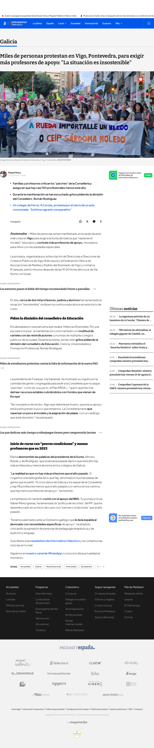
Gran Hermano (44, 593)
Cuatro (128, 611)
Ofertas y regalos (104, 599)
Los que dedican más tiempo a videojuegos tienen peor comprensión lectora (48, 432)
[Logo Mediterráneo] (113, 694)
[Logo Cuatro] (95, 663)
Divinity (128, 617)
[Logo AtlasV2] (41, 694)
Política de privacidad (55, 709)
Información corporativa (33, 709)
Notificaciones (73, 614)
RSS (130, 709)
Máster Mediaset (74, 630)
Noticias (11, 593)
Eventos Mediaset (105, 611)
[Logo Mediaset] (77, 649)
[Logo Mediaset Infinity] (22, 663)
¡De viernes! (42, 624)
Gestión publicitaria (117, 709)
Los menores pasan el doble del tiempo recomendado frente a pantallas (45, 289)
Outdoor (41, 630)
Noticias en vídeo (16, 611)
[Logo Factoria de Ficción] (59, 673)
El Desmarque (132, 605)
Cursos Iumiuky (103, 605)
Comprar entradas (105, 593)
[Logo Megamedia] (78, 722)
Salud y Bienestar (104, 617)
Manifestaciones (53, 567)
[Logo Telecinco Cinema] (95, 684)
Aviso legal (16, 709)
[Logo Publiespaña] (77, 694)
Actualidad (25, 567)
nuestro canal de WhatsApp (44, 553)
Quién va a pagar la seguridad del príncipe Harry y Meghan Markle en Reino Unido (41, 16)
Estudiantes (86, 567)
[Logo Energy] (131, 673)
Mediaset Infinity (133, 593)
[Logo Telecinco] (59, 663)
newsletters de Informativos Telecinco (55, 540)
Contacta (70, 593)
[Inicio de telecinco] (5, 23)
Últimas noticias (15, 605)
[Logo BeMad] (23, 684)
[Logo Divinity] (131, 663)
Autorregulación (74, 608)
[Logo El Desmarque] (23, 673)
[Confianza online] (77, 736)
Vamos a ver (42, 618)
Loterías (10, 599)
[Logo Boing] (95, 673)
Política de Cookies (99, 709)
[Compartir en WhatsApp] (80, 221)
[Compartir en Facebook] (100, 221)
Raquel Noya (14, 172)
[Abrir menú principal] (148, 23)
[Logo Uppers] (59, 684)
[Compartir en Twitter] (87, 221)
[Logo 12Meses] (131, 684)
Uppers (128, 599)
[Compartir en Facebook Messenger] (94, 221)
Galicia (8, 41)
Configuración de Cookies (77, 709)
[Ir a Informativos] (18, 23)
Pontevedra (71, 567)
